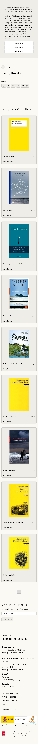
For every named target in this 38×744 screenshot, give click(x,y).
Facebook (16, 709)
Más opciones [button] (19, 51)
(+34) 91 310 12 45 (8, 687)
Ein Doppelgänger (8, 157)
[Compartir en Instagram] (3, 86)
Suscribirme (7, 619)
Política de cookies (8, 697)
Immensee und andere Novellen (13, 522)
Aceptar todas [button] (19, 43)
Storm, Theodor (7, 162)
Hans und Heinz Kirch (9, 416)
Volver (8, 67)
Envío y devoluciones (9, 693)
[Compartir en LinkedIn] (18, 86)
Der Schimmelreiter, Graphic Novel (14, 364)
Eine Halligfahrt (7, 210)
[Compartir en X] (8, 86)
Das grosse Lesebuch (10, 316)
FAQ (3, 704)
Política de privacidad (9, 700)
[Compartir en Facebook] (13, 86)
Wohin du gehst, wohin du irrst (12, 264)
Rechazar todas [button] (19, 47)
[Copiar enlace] (25, 86)
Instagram (5, 709)
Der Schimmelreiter (9, 470)
